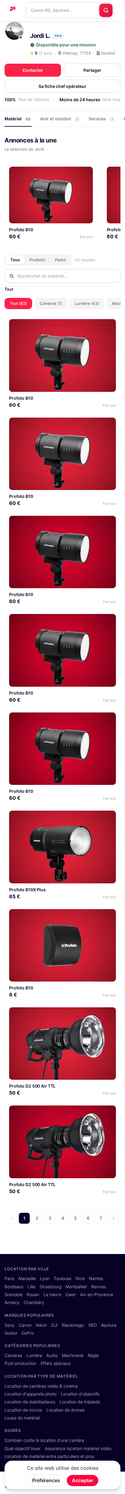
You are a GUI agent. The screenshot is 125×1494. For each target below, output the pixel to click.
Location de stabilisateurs (30, 1401)
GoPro (28, 1333)
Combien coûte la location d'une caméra (44, 1440)
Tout (9, 289)
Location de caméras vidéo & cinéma (41, 1386)
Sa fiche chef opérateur (62, 86)
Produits (37, 259)
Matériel (17, 118)
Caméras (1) (51, 303)
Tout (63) (18, 303)
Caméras (13, 1355)
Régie (93, 1355)
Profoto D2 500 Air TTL (32, 1086)
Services (101, 118)
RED (93, 1325)
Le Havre (52, 1294)
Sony (10, 1325)
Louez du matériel (22, 1418)
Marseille (27, 1278)
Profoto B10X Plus (27, 889)
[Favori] (86, 173)
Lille (31, 1286)
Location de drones (65, 1410)
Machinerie (72, 1355)
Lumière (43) (87, 303)
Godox (11, 1333)
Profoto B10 (21, 229)
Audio (52, 1355)
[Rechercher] (106, 10)
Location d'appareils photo (30, 1394)
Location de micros (23, 1410)
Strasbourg (50, 1286)
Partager (92, 70)
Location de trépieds (79, 1401)
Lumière (34, 1355)
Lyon (44, 1278)
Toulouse (62, 1278)
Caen (71, 1294)
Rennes (98, 1286)
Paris (9, 1278)
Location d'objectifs (80, 1394)
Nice (80, 1278)
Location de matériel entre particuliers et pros (49, 1456)
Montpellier (76, 1286)
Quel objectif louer (23, 1448)
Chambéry (34, 1302)
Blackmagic (73, 1325)
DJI (54, 1325)
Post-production (20, 1363)
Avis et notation (59, 118)
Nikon (41, 1325)
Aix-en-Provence (96, 1294)
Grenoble (13, 1294)
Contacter (32, 70)
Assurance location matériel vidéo (78, 1448)
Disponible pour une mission (66, 44)
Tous (15, 259)
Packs (60, 259)
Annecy (12, 1302)
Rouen (33, 1294)
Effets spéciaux (56, 1363)
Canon (25, 1325)
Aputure (109, 1325)
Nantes (96, 1278)
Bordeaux (14, 1286)
